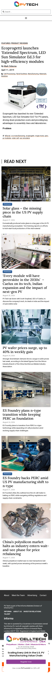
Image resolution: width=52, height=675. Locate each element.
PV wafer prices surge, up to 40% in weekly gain (25, 350)
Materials (42, 74)
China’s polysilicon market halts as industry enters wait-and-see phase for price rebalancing (26, 548)
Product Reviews (19, 43)
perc (46, 136)
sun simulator (25, 138)
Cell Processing (9, 74)
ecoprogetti (30, 136)
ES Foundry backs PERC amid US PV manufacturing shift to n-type (25, 482)
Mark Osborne (10, 66)
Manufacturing (33, 74)
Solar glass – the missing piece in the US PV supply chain (23, 212)
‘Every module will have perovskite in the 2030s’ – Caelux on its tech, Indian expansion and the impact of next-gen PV (25, 284)
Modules (4, 76)
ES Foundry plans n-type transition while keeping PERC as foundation (22, 414)
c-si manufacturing (18, 136)
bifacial (7, 136)
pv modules (7, 138)
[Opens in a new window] (8, 618)
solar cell (15, 138)
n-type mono (39, 136)
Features (5, 43)
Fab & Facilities (21, 74)
